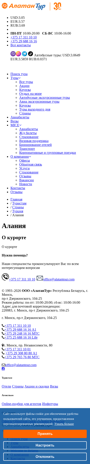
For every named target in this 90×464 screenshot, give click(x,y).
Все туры (26, 82)
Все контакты (20, 45)
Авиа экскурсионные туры (39, 101)
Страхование (28, 137)
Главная (16, 199)
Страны (25, 113)
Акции (24, 86)
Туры (14, 78)
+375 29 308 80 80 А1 (21, 353)
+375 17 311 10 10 (23, 37)
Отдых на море (30, 93)
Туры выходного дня (34, 109)
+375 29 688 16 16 (23, 41)
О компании (19, 156)
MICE (14, 125)
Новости (25, 184)
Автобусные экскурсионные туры (44, 97)
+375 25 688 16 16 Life (21, 337)
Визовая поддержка (33, 141)
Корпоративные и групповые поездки (47, 152)
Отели (6, 386)
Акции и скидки (36, 386)
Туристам (19, 203)
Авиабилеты (19, 117)
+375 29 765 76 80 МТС (22, 357)
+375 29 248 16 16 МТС (22, 333)
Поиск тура (19, 74)
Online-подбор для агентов (21, 404)
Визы (14, 121)
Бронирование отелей (35, 145)
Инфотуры (50, 404)
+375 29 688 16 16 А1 (20, 329)
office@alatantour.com (58, 279)
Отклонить (45, 457)
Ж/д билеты (28, 133)
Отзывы (25, 176)
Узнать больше (64, 424)
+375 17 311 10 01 (18, 349)
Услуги (24, 168)
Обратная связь (30, 164)
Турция (17, 211)
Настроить (45, 445)
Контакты (17, 188)
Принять (45, 434)
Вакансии (26, 180)
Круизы (25, 90)
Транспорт (27, 149)
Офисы (24, 160)
